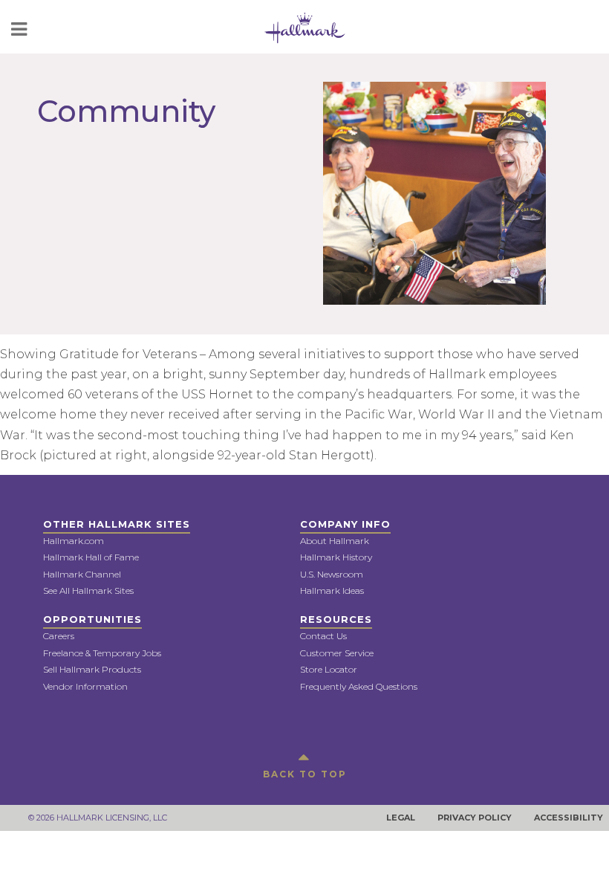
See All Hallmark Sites (88, 590)
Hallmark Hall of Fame (91, 557)
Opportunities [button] (92, 619)
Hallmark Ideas (332, 590)
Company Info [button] (345, 524)
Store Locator (328, 669)
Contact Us (323, 635)
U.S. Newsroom (331, 574)
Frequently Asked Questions (358, 686)
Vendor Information (85, 686)
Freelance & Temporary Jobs (102, 652)
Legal (400, 817)
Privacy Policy (474, 817)
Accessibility (568, 817)
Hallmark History (336, 557)
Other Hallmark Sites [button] (116, 524)
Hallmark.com (73, 540)
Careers (58, 635)
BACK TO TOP (305, 774)
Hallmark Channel (82, 574)
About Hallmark (334, 540)
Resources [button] (336, 619)
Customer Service (337, 652)
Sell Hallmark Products (92, 669)
